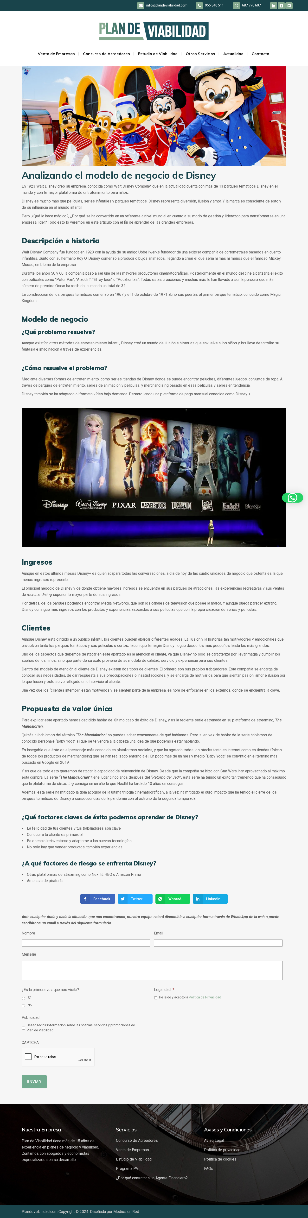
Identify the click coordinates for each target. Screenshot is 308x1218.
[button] (292, 498)
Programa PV (127, 1168)
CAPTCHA (30, 1042)
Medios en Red (126, 1211)
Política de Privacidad (205, 997)
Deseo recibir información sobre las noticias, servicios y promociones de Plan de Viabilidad (81, 1027)
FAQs (208, 1168)
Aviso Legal (214, 1140)
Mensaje (29, 954)
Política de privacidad (222, 1150)
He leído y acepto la (190, 997)
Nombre (28, 933)
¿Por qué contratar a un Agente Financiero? (152, 1178)
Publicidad (30, 1017)
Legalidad (164, 989)
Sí (29, 998)
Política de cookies (220, 1159)
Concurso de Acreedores (137, 1140)
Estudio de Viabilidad (134, 1159)
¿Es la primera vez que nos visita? (50, 989)
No (30, 1005)
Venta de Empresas (132, 1150)
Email (158, 933)
